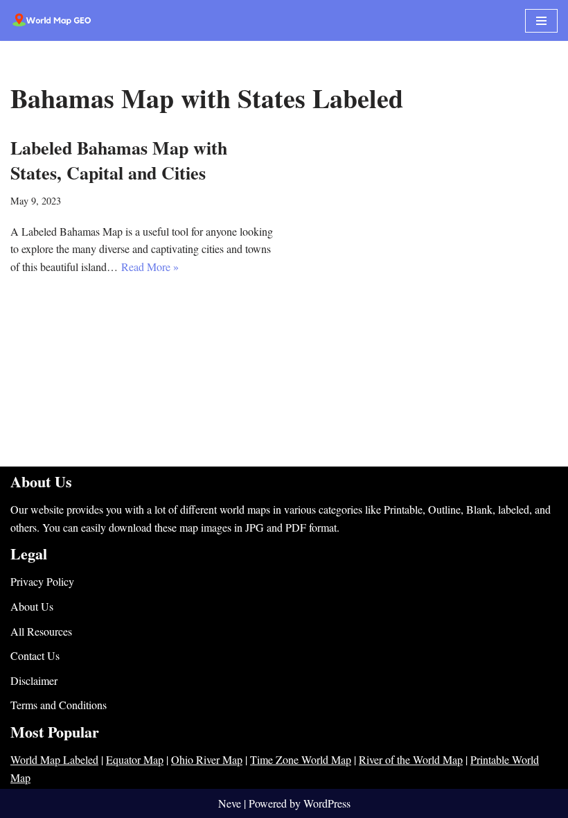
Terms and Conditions (58, 704)
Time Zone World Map (300, 759)
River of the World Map (411, 759)
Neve (229, 803)
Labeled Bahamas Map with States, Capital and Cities (118, 160)
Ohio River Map (206, 759)
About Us (31, 606)
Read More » (150, 266)
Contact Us (35, 655)
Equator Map (134, 759)
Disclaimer (33, 680)
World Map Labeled (54, 759)
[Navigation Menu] (541, 21)
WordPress (326, 803)
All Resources (41, 631)
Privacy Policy (42, 581)
